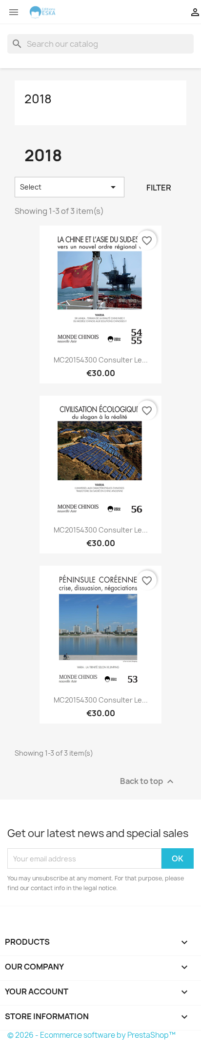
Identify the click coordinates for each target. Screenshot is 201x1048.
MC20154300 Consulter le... (101, 359)
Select (69, 187)
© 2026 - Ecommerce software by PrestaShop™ (91, 1035)
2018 (38, 99)
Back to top (148, 782)
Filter (158, 187)
